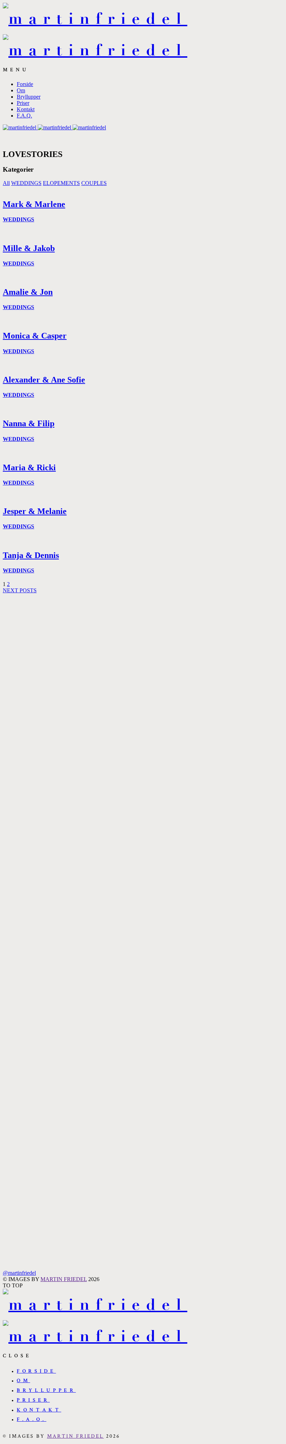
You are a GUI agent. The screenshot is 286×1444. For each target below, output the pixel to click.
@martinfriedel (19, 1273)
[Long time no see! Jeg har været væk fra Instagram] (143, 752)
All (6, 183)
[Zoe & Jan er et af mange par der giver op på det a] (86, 673)
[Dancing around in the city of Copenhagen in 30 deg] (29, 973)
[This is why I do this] (256, 944)
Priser (23, 103)
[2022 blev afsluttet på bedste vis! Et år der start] (199, 768)
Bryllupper (28, 97)
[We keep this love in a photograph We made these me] (86, 1054)
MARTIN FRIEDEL (63, 1279)
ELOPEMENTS (61, 183)
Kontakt (26, 109)
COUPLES (94, 183)
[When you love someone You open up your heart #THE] (143, 1038)
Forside (25, 84)
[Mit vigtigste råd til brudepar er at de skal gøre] (29, 749)
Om (21, 90)
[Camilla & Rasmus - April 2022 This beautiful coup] (199, 1101)
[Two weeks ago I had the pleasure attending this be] (256, 705)
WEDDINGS (26, 183)
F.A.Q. (24, 116)
